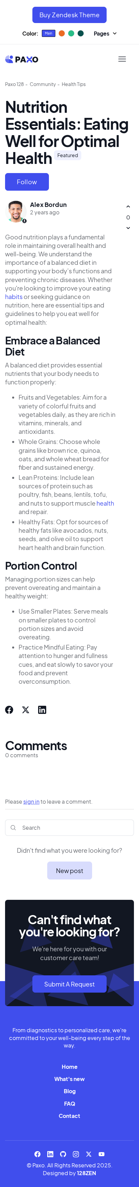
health (105, 503)
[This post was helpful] (128, 207)
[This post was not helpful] (128, 228)
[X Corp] (26, 710)
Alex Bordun (48, 204)
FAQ (69, 1103)
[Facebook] (9, 710)
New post (69, 870)
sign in (31, 801)
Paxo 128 (14, 84)
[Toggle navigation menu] (122, 59)
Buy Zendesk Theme (69, 15)
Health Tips (74, 84)
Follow (27, 182)
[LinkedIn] (42, 710)
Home (70, 1066)
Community (43, 84)
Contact (69, 1115)
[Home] (21, 59)
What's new (69, 1078)
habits (14, 296)
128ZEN (86, 1173)
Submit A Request (69, 984)
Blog (70, 1091)
